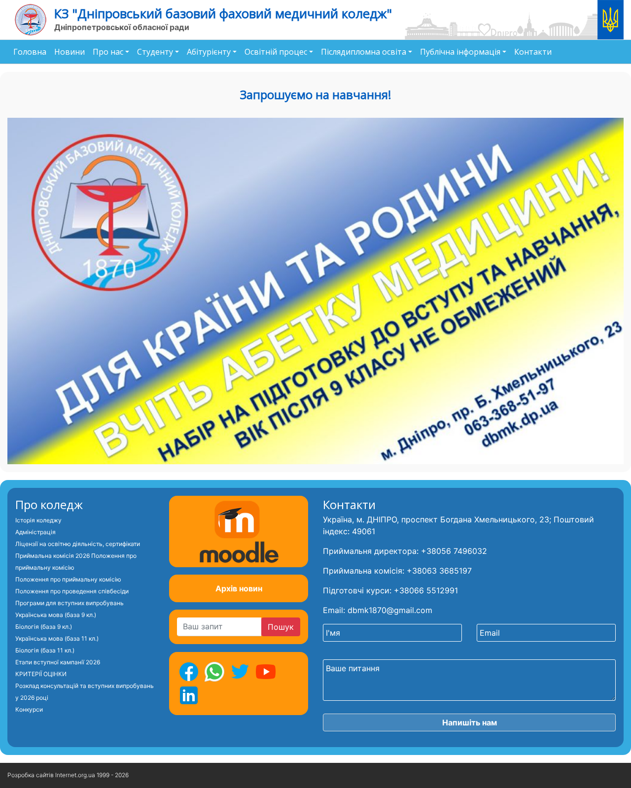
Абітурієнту (209, 51)
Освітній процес (276, 51)
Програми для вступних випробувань (69, 603)
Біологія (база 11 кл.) (44, 650)
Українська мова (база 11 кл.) (57, 638)
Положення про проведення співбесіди (72, 591)
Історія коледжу (38, 520)
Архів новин (238, 588)
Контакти (533, 51)
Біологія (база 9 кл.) (43, 626)
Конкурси (29, 709)
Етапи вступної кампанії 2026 (57, 662)
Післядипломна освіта (363, 51)
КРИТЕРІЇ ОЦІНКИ (41, 674)
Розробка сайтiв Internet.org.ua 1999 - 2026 (68, 775)
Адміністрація (35, 532)
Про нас (108, 51)
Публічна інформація (460, 51)
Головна (29, 51)
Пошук (281, 627)
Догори (597, 775)
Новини (69, 51)
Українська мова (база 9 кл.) (55, 614)
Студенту (155, 51)
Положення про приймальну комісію (68, 579)
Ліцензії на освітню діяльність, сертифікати (77, 544)
